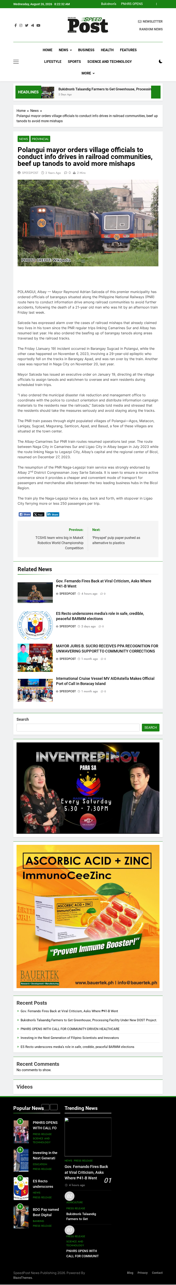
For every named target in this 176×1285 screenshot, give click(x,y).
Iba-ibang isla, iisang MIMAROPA (44, 1213)
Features (128, 50)
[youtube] (38, 25)
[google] (32, 25)
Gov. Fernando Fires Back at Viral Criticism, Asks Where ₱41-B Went (69, 1011)
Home (47, 50)
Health (107, 50)
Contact (157, 1273)
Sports (74, 62)
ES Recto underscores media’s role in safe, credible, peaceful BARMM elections (77, 1047)
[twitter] (27, 25)
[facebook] (15, 25)
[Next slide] (159, 4)
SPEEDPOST (30, 173)
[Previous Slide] (153, 4)
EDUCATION (40, 1136)
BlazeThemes (22, 1277)
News (63, 50)
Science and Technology (109, 62)
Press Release (42, 1141)
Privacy (143, 1273)
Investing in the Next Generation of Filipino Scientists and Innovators (121, 4)
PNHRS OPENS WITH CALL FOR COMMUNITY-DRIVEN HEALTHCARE (70, 1029)
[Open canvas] (16, 61)
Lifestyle (52, 62)
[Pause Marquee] (156, 92)
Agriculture (74, 1202)
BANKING (38, 1193)
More (86, 73)
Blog (130, 1273)
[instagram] (21, 25)
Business (86, 50)
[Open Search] (153, 61)
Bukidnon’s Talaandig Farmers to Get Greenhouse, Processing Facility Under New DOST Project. (89, 1020)
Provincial (40, 139)
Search (23, 719)
